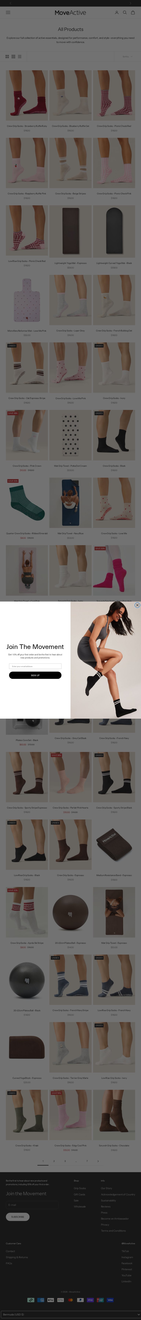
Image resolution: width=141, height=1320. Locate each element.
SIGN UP (35, 675)
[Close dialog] (137, 605)
